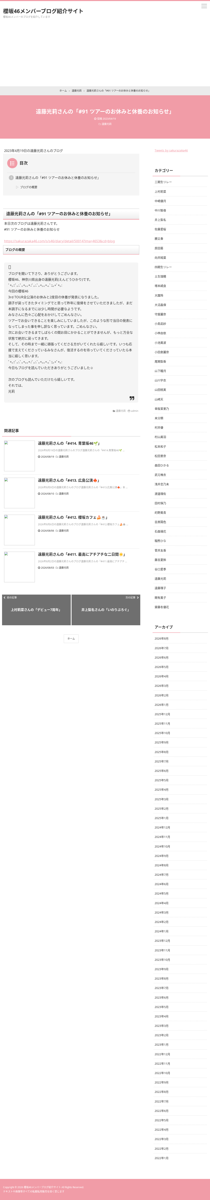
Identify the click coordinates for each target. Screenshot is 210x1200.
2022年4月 (162, 1130)
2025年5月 (162, 780)
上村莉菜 (160, 191)
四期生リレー (163, 267)
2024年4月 (162, 903)
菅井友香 (160, 550)
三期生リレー (163, 182)
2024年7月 (162, 875)
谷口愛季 (160, 569)
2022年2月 (162, 1149)
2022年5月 (162, 1120)
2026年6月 (162, 657)
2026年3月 (162, 686)
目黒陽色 (160, 522)
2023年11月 (162, 950)
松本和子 (160, 446)
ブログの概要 (28, 187)
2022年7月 (162, 1101)
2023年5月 (162, 1007)
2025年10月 (162, 733)
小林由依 (160, 333)
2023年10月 (162, 960)
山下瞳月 (160, 371)
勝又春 (159, 238)
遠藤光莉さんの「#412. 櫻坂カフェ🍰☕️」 (73, 517)
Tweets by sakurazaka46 (171, 150)
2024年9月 (162, 856)
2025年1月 (162, 818)
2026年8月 (162, 638)
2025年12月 (162, 714)
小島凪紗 (160, 324)
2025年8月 (162, 752)
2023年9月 (162, 969)
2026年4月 (162, 676)
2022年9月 (162, 1082)
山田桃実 (160, 390)
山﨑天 (159, 399)
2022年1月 (162, 1158)
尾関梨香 (160, 361)
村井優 (159, 427)
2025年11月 (162, 723)
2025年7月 (162, 761)
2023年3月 (162, 1026)
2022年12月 (162, 1054)
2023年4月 (162, 1016)
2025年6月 (162, 771)
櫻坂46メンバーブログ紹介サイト (43, 11)
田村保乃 (160, 503)
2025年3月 (162, 799)
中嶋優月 (160, 201)
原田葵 (159, 248)
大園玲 (159, 295)
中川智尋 (160, 210)
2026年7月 (162, 648)
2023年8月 (162, 978)
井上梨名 (160, 220)
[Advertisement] (105, 55)
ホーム (71, 638)
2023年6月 (162, 997)
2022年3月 (162, 1139)
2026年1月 (162, 705)
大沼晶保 (160, 305)
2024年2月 (162, 922)
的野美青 (160, 512)
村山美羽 (160, 437)
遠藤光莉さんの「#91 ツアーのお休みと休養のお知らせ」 (57, 177)
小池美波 (160, 343)
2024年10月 (162, 846)
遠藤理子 (160, 588)
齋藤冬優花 (162, 607)
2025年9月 (162, 742)
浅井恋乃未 (162, 484)
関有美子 (160, 597)
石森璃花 (160, 531)
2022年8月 (162, 1092)
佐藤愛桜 (160, 229)
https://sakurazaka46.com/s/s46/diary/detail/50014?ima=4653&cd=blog (59, 241)
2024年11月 (162, 837)
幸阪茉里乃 (162, 409)
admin (134, 411)
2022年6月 (162, 1111)
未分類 (159, 418)
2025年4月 (162, 789)
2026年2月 (162, 695)
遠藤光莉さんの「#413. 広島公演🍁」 (69, 480)
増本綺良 (160, 286)
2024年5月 (162, 893)
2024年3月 (162, 912)
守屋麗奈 (160, 314)
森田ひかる (162, 465)
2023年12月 (162, 941)
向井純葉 (160, 257)
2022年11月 (162, 1063)
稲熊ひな (160, 541)
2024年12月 (162, 827)
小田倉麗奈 (162, 352)
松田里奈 (160, 456)
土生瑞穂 (160, 276)
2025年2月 (162, 808)
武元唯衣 (160, 475)
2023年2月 (162, 1035)
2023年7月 (162, 988)
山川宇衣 (160, 380)
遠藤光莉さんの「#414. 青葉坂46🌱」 (70, 443)
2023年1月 (162, 1044)
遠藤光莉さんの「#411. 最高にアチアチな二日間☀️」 (82, 554)
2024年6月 (162, 884)
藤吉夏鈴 (160, 560)
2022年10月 (162, 1073)
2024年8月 (162, 865)
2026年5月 (162, 667)
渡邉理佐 (160, 494)
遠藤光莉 (107, 124)
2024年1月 (162, 931)
